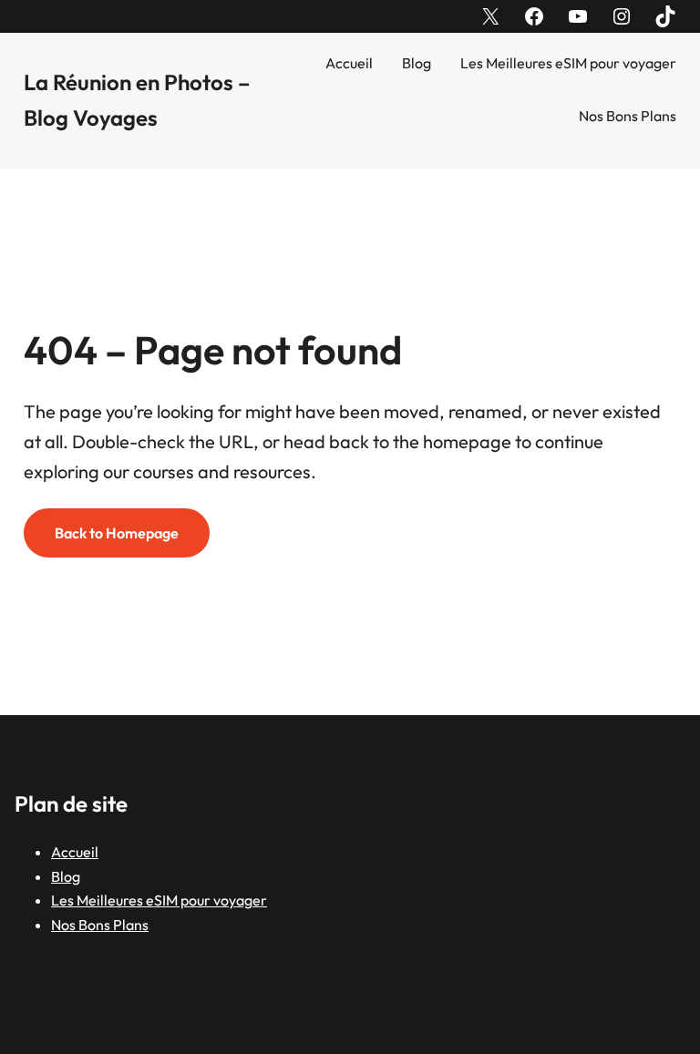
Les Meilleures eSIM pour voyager (568, 63)
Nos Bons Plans (627, 116)
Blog (416, 63)
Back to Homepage (117, 533)
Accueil (349, 63)
